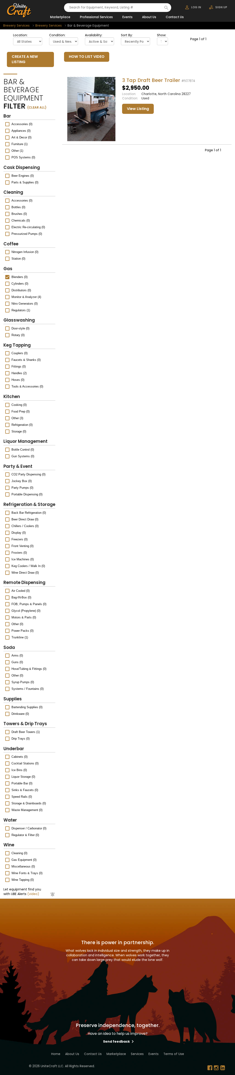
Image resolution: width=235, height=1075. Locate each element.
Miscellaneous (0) (23, 866)
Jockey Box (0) (21, 481)
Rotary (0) (18, 335)
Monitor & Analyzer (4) (26, 297)
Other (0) (17, 624)
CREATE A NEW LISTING (25, 59)
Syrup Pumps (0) (22, 682)
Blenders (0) (19, 277)
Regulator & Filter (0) (25, 835)
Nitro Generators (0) (24, 303)
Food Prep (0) (20, 411)
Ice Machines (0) (22, 559)
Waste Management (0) (26, 810)
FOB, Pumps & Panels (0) (28, 604)
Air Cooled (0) (20, 590)
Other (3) (17, 418)
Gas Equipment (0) (23, 860)
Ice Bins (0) (19, 770)
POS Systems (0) (23, 157)
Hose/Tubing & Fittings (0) (28, 669)
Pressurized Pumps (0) (26, 234)
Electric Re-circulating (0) (28, 227)
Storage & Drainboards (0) (28, 803)
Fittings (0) (18, 366)
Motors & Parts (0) (23, 617)
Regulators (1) (20, 310)
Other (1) (17, 150)
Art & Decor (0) (21, 137)
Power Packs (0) (22, 630)
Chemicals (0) (20, 220)
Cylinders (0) (19, 283)
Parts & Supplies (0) (24, 182)
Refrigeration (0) (22, 425)
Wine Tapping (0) (22, 879)
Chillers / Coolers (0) (25, 526)
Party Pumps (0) (22, 487)
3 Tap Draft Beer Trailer (151, 80)
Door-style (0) (20, 328)
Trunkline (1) (19, 637)
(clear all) (36, 107)
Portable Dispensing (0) (26, 494)
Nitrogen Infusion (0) (24, 252)
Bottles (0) (18, 207)
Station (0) (18, 258)
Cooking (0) (19, 405)
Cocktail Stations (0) (25, 763)
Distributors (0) (21, 290)
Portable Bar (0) (21, 783)
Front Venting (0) (22, 546)
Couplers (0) (19, 353)
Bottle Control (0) (22, 449)
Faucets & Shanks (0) (26, 360)
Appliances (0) (21, 130)
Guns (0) (17, 662)
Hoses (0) (17, 380)
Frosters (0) (19, 552)
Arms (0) (17, 655)
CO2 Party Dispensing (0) (28, 474)
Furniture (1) (19, 144)
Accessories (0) (21, 124)
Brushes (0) (19, 214)
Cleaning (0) (19, 853)
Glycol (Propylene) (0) (25, 610)
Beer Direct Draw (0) (24, 519)
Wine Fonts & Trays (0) (26, 873)
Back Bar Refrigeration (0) (28, 512)
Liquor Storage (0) (23, 776)
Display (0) (18, 532)
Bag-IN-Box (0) (21, 597)
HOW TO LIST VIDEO (86, 56)
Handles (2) (19, 373)
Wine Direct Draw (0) (25, 572)
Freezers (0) (19, 539)
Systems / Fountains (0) (27, 688)
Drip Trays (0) (20, 738)
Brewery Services (16, 25)
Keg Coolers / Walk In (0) (28, 566)
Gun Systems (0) (22, 456)
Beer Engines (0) (22, 175)
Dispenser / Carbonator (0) (28, 828)
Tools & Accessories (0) (27, 386)
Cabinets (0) (19, 756)
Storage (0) (18, 431)
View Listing (138, 108)
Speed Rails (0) (21, 796)
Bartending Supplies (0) (26, 707)
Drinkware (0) (20, 714)
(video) (33, 894)
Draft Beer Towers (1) (25, 732)
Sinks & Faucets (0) (24, 790)
